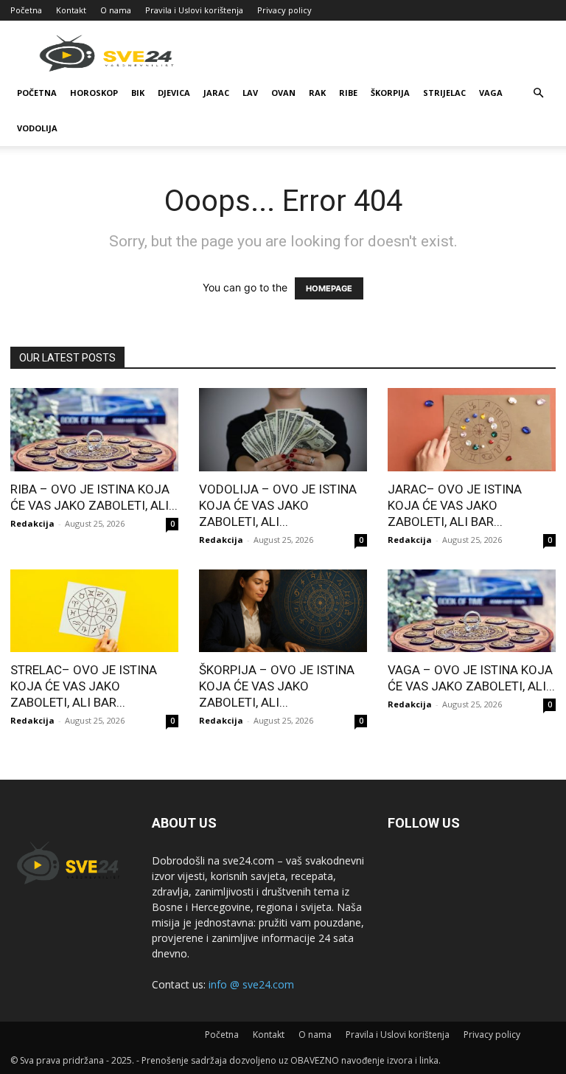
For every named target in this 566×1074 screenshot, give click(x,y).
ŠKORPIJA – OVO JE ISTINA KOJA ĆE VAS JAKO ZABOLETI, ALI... (276, 686)
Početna (26, 9)
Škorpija (390, 92)
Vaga (491, 92)
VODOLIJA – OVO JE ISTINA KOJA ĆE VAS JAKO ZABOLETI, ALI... (278, 505)
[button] (538, 93)
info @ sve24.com (251, 984)
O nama (115, 9)
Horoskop (94, 92)
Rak (317, 92)
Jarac (216, 92)
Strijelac (444, 92)
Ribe (348, 92)
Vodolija (37, 128)
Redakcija (32, 523)
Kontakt (71, 9)
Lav (250, 92)
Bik (137, 92)
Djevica (174, 92)
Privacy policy (284, 9)
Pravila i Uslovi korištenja (194, 9)
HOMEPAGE (329, 288)
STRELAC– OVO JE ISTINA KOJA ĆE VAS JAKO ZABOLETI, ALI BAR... (83, 686)
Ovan (283, 92)
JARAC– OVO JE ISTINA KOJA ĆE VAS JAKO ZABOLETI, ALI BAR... (455, 505)
